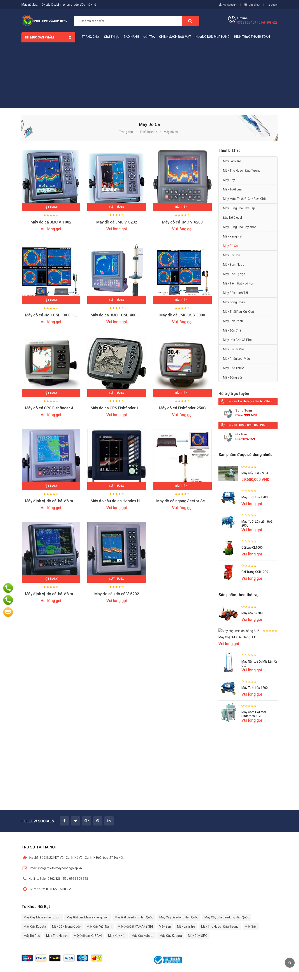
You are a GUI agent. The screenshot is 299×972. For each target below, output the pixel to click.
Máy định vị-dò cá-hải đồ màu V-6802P (59, 501)
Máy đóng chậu (234, 302)
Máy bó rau (32, 935)
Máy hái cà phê (233, 349)
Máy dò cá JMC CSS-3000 (182, 315)
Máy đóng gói (232, 377)
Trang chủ (90, 36)
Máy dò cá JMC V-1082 (51, 222)
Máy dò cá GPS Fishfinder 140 (117, 408)
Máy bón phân (233, 321)
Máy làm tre (232, 161)
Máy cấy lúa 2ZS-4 (254, 473)
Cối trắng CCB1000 (254, 572)
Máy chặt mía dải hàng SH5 (237, 637)
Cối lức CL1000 (252, 547)
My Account (230, 4)
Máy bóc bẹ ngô (234, 274)
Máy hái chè (231, 255)
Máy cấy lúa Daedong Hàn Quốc (226, 917)
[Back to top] (290, 963)
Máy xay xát (116, 935)
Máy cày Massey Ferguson (42, 917)
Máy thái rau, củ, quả (238, 311)
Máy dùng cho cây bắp (239, 208)
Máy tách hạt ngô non (238, 283)
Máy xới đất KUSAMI (88, 935)
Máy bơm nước (233, 264)
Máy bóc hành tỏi (235, 293)
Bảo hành (131, 36)
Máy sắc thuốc (233, 368)
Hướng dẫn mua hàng (212, 36)
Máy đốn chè (232, 330)
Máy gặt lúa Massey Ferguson (88, 917)
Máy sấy (229, 180)
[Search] (190, 21)
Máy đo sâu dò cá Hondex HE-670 (120, 501)
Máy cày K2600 (252, 613)
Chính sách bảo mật (175, 36)
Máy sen (165, 926)
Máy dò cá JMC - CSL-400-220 (117, 315)
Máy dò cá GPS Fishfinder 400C (52, 408)
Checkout (254, 4)
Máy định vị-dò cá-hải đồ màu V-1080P (59, 594)
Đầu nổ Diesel (232, 217)
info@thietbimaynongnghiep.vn (55, 868)
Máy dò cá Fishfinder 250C (182, 408)
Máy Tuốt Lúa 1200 (254, 497)
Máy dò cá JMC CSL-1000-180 (52, 315)
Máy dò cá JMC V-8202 (116, 222)
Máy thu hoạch (57, 935)
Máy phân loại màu (236, 358)
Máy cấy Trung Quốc (66, 926)
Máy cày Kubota (171, 935)
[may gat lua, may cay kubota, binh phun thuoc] (44, 20)
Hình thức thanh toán (252, 36)
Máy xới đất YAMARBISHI (135, 926)
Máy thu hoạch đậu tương (241, 170)
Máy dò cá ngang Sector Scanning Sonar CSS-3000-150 (205, 501)
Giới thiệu (111, 36)
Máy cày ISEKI (197, 935)
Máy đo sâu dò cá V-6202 (116, 594)
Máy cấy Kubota (35, 926)
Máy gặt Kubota (142, 935)
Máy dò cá (230, 246)
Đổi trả (149, 36)
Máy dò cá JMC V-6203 (182, 222)
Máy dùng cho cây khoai (240, 227)
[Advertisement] (149, 75)
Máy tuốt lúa (232, 189)
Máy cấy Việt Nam (99, 926)
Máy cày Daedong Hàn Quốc (178, 917)
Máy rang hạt (232, 236)
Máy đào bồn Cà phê (237, 340)
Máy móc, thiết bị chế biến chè (244, 199)
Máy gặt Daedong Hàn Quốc (134, 917)
